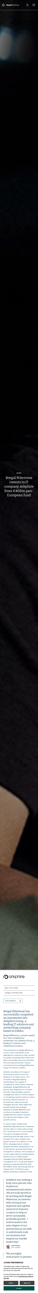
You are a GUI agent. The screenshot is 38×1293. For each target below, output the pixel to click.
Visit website (10, 1001)
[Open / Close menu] (33, 5)
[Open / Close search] (28, 5)
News (19, 473)
